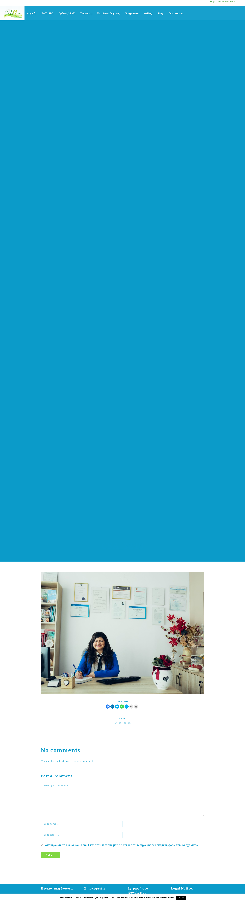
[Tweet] (115, 723)
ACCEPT (180, 898)
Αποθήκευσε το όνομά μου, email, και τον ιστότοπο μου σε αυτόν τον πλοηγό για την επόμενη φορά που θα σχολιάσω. (122, 845)
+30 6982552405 (226, 1)
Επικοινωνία (176, 13)
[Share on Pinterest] (125, 723)
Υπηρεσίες (86, 13)
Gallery (148, 13)
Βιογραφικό (132, 13)
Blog (160, 13)
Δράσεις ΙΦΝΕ (67, 13)
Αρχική (31, 13)
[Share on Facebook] (120, 723)
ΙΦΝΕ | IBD (47, 13)
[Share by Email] (129, 723)
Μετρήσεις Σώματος (108, 13)
